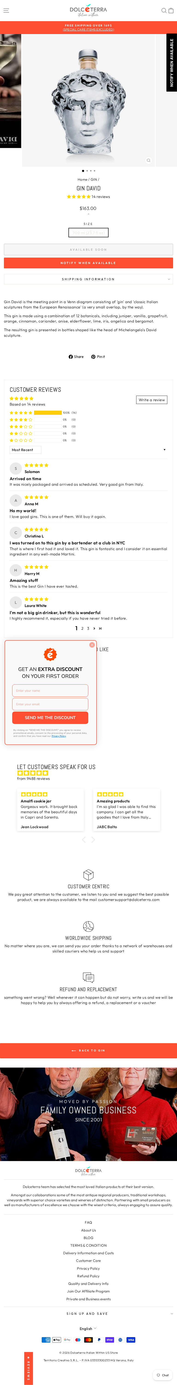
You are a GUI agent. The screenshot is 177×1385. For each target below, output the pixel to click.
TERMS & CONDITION (88, 1245)
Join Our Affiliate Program (88, 1291)
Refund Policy (88, 1276)
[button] (79, 196)
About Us (88, 1230)
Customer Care (88, 1260)
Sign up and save (87, 1313)
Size (88, 224)
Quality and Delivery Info (88, 1283)
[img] (36, 465)
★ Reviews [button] (28, 1368)
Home (83, 179)
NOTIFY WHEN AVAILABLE (88, 263)
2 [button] (82, 628)
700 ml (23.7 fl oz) (88, 232)
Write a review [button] (152, 399)
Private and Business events (88, 1299)
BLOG (89, 1238)
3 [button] (88, 628)
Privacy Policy (88, 1268)
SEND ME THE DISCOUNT (50, 717)
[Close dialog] (92, 645)
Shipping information (88, 279)
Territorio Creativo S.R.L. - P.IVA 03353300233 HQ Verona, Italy (88, 1360)
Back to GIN (92, 1050)
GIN (94, 179)
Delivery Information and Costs (88, 1253)
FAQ (88, 1222)
